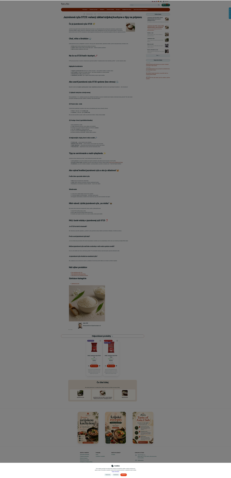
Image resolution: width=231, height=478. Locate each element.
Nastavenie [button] (108, 474)
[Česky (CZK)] (153, 1)
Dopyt (97, 454)
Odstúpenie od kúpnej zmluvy (86, 461)
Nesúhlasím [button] (115, 474)
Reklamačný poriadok (84, 460)
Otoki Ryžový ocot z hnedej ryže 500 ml (79, 275)
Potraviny (85, 9)
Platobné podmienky (84, 456)
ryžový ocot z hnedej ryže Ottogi (116, 162)
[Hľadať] (158, 5)
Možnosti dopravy (84, 458)
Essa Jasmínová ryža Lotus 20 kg (78, 273)
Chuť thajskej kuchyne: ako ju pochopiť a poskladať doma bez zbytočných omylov (158, 69)
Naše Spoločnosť (115, 452)
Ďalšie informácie (115, 471)
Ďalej (157, 55)
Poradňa (98, 452)
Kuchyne (102, 9)
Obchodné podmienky (84, 454)
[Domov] (65, 4)
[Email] (160, 1)
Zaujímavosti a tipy (126, 9)
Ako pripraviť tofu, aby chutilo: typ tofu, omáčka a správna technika (158, 78)
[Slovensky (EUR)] (155, 1)
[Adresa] (136, 455)
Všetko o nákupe (84, 452)
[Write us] (136, 460)
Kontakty (113, 454)
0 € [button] (165, 5)
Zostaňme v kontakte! (100, 456)
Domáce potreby (93, 9)
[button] (168, 5)
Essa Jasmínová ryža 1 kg (76, 272)
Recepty (118, 9)
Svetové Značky (110, 9)
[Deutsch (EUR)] (158, 1)
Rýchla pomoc (141, 460)
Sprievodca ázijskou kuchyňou (140, 9)
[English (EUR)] (157, 1)
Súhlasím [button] (123, 474)
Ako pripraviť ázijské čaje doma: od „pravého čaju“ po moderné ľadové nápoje (157, 74)
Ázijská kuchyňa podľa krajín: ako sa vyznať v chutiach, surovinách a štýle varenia (157, 65)
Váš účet (166, 1)
